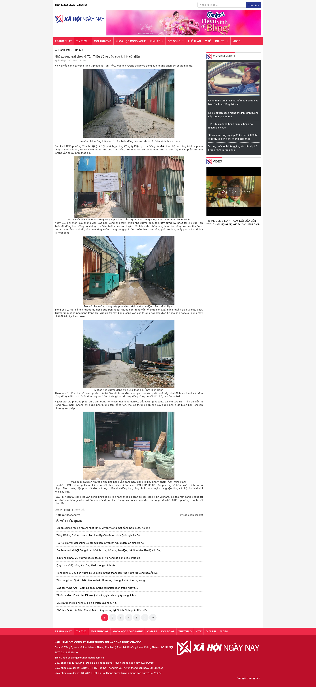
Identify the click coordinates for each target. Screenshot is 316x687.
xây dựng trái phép (172, 222)
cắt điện (160, 146)
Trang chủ (63, 49)
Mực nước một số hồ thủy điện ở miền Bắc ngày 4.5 (87, 602)
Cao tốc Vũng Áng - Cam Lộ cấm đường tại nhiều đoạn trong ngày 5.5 (97, 587)
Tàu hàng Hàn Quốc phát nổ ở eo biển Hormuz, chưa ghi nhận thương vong (101, 580)
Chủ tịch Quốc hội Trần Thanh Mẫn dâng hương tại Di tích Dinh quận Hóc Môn (102, 610)
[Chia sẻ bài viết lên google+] (68, 509)
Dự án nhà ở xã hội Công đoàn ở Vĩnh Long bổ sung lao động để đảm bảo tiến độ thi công (109, 550)
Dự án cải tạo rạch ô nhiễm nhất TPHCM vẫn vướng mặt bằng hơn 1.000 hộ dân (103, 527)
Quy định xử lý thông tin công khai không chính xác (86, 565)
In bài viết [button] (79, 509)
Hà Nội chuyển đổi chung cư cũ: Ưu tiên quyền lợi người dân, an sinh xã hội (100, 542)
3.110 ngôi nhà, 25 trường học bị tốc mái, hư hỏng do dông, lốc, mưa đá (98, 557)
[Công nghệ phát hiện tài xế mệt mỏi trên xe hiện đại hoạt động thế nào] (233, 78)
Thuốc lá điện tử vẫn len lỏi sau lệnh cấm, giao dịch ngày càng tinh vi (96, 595)
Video (217, 161)
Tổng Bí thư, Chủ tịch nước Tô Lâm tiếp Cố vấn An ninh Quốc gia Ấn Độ (98, 535)
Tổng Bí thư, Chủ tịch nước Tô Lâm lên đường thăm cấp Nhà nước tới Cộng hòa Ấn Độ (107, 572)
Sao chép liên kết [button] (193, 514)
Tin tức (79, 49)
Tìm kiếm (253, 5)
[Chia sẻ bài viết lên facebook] (65, 509)
